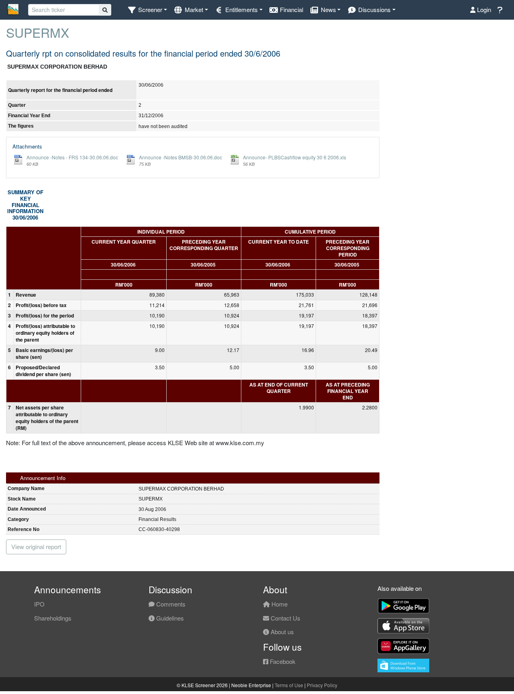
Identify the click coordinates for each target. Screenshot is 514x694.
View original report (36, 546)
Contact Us (284, 618)
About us (281, 631)
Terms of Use (289, 685)
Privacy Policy (322, 685)
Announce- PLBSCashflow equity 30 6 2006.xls (294, 157)
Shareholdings (52, 618)
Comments (170, 604)
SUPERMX (37, 32)
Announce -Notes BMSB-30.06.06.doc (180, 157)
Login (483, 9)
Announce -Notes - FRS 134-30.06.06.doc (72, 157)
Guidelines (169, 618)
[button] (147, 10)
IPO (39, 604)
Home (279, 604)
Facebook (282, 661)
